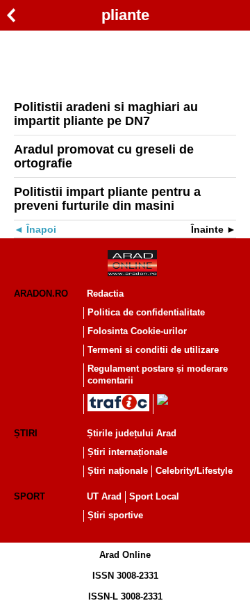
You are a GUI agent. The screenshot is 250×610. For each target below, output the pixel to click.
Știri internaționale (127, 452)
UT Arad (104, 496)
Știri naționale (118, 470)
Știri (26, 433)
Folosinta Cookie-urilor (137, 331)
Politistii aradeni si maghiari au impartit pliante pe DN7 (106, 114)
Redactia (105, 293)
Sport (29, 496)
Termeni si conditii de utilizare (153, 350)
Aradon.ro (41, 293)
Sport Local (154, 496)
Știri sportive (115, 515)
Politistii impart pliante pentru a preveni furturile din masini (107, 199)
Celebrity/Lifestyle (194, 470)
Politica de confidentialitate (146, 312)
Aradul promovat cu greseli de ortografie (104, 156)
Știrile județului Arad (131, 433)
